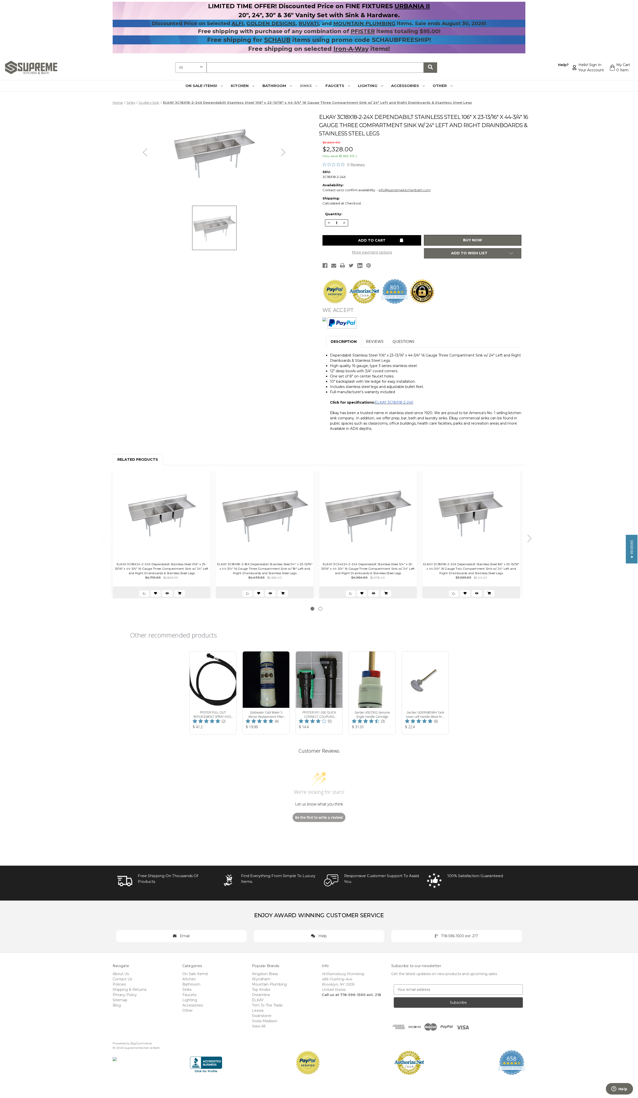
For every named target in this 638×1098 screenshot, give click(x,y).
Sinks (306, 85)
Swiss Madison (264, 1021)
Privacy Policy (125, 995)
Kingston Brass (265, 974)
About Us (121, 974)
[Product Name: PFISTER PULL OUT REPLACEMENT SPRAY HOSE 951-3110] (213, 692)
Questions (403, 341)
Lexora (257, 1010)
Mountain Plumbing (269, 984)
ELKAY (258, 1000)
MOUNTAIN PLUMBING (364, 23)
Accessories (405, 85)
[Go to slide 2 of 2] (320, 609)
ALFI (237, 23)
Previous (145, 152)
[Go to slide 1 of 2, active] (312, 609)
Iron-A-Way (351, 48)
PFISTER (363, 31)
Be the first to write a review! (319, 817)
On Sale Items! (201, 85)
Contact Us (122, 979)
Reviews (375, 341)
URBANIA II (412, 6)
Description (344, 341)
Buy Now (472, 240)
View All (258, 1026)
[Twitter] (351, 265)
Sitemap (120, 1000)
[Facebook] (324, 265)
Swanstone (261, 1015)
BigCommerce (141, 1043)
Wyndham (261, 979)
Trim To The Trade (267, 1005)
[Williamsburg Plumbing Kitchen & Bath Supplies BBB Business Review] (206, 1062)
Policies (119, 984)
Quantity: (333, 214)
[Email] (333, 265)
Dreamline (261, 995)
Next (283, 152)
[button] (632, 549)
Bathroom (274, 85)
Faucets (335, 85)
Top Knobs (261, 989)
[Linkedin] (359, 265)
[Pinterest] (368, 265)
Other (440, 85)
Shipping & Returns (129, 989)
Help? (563, 65)
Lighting (368, 85)
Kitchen (240, 85)
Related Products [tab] (137, 459)
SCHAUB (277, 39)
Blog (117, 1005)
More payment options (372, 252)
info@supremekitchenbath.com (405, 190)
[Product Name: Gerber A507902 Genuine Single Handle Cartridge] (372, 692)
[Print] (342, 265)
